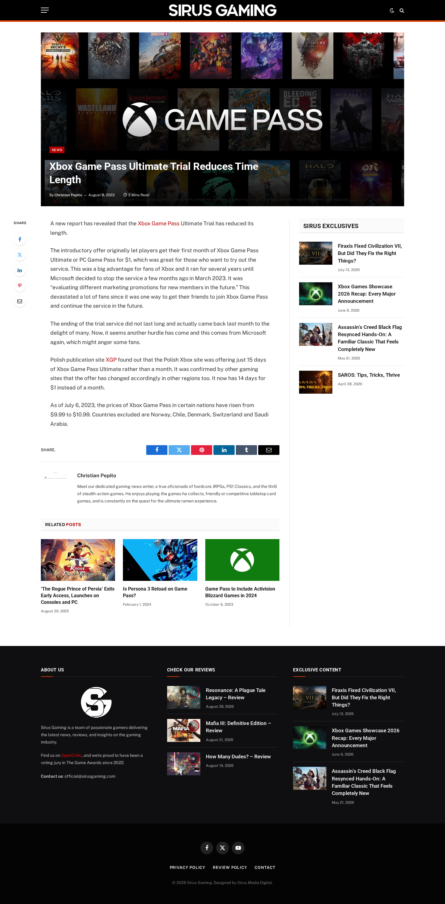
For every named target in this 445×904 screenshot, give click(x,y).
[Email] (20, 301)
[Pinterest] (20, 286)
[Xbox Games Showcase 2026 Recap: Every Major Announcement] (315, 293)
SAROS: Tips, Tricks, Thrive (369, 375)
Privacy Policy (188, 867)
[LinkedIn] (20, 270)
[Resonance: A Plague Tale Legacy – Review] (183, 697)
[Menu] (45, 10)
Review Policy (230, 867)
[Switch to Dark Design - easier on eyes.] (392, 10)
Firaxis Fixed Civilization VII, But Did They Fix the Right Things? (370, 253)
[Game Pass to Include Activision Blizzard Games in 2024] (242, 560)
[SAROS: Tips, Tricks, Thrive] (315, 382)
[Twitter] (20, 255)
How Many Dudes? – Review (238, 756)
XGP (111, 359)
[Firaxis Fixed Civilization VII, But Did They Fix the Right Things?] (315, 253)
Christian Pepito (68, 195)
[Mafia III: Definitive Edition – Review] (183, 730)
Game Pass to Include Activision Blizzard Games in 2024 (240, 592)
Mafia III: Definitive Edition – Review (238, 726)
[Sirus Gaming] (222, 10)
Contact (265, 867)
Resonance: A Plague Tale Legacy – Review (235, 693)
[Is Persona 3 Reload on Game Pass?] (160, 560)
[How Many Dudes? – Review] (183, 763)
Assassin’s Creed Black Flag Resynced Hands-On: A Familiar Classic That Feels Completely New (370, 338)
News (57, 150)
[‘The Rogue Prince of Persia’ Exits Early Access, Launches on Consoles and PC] (78, 560)
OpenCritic (71, 755)
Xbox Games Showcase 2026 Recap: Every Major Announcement (367, 293)
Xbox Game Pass (159, 223)
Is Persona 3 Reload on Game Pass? (155, 592)
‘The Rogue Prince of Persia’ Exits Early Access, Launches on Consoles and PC (77, 595)
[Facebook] (20, 239)
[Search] (401, 10)
